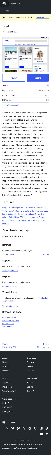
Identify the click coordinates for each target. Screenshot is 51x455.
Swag (30, 391)
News (37, 214)
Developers (7, 387)
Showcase (31, 358)
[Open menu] (47, 3)
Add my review (8, 255)
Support (5, 382)
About (5, 358)
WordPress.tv (9, 391)
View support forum (10, 270)
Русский (11, 301)
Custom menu (18, 211)
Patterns (30, 370)
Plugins (30, 366)
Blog (4, 208)
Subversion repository (11, 321)
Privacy (5, 370)
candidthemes (12, 32)
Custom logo (7, 211)
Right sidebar (14, 217)
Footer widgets (8, 214)
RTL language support (29, 217)
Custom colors (29, 208)
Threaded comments (17, 220)
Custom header (42, 208)
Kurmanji (11, 422)
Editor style (29, 211)
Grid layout (19, 214)
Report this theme (9, 286)
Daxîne (38, 78)
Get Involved (32, 378)
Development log (9, 318)
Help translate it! (42, 18)
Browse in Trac (8, 323)
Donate (31, 387)
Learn (4, 378)
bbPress (7, 407)
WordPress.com (10, 399)
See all (46, 255)
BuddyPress (8, 411)
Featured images (41, 211)
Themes (5, 11)
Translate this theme (10, 306)
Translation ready (33, 220)
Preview (13, 78)
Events (30, 382)
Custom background (15, 208)
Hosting (5, 366)
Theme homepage (9, 105)
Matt (5, 403)
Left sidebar (29, 214)
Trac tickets (7, 326)
